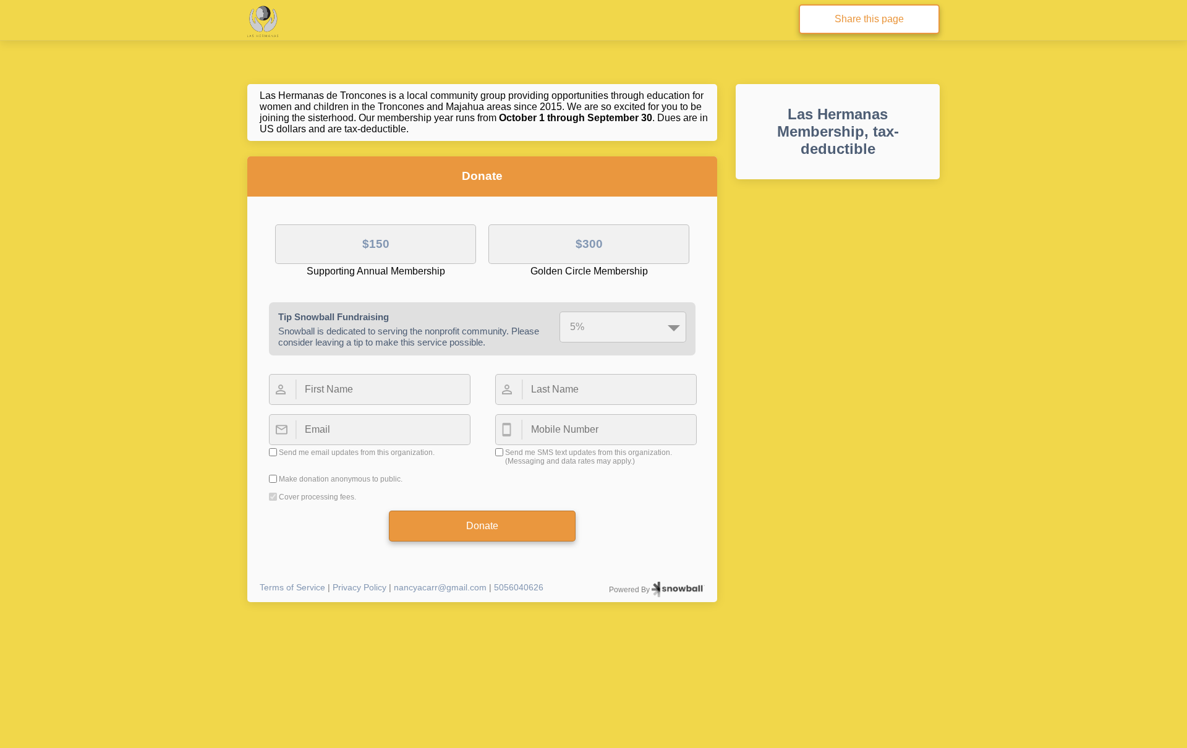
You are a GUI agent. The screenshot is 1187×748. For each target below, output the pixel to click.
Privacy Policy (359, 587)
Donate (482, 526)
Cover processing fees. (317, 497)
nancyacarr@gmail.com (440, 587)
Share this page (869, 19)
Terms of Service (292, 587)
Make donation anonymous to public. (340, 479)
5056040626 (518, 587)
